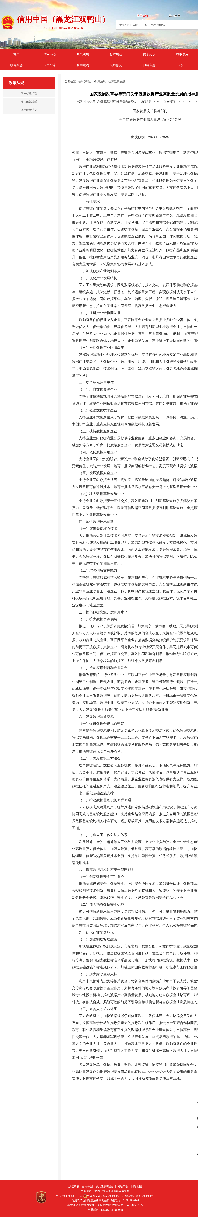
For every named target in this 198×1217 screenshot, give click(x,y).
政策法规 (83, 54)
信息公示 (149, 54)
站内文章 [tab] (174, 15)
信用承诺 (50, 65)
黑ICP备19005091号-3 (69, 1195)
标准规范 (116, 54)
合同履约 (83, 65)
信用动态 (50, 54)
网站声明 (122, 1186)
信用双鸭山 (85, 81)
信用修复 (116, 65)
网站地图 (136, 1186)
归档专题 (149, 65)
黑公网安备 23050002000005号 (105, 1195)
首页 (16, 54)
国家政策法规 (117, 81)
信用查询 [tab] (142, 15)
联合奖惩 (16, 65)
